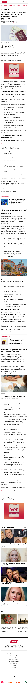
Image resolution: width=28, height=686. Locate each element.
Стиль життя (5, 9)
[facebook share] (2, 46)
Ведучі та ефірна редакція (14, 653)
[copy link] (12, 46)
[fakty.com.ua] (10, 682)
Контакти (14, 665)
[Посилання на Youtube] (12, 646)
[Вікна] (4, 2)
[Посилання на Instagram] (15, 646)
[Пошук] (23, 1)
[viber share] (9, 46)
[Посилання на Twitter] (19, 646)
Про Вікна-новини (14, 659)
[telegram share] (5, 46)
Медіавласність (14, 663)
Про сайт (14, 657)
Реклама (14, 667)
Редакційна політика (14, 661)
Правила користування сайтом (14, 676)
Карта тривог (12, 5)
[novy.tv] (26, 682)
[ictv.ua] (18, 682)
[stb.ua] (2, 682)
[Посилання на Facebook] (8, 646)
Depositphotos (6, 42)
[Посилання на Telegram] (5, 646)
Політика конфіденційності (14, 677)
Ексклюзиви (4, 5)
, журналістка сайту (9, 21)
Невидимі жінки (21, 5)
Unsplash (3, 276)
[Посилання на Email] (22, 646)
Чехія (6, 495)
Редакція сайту (14, 655)
